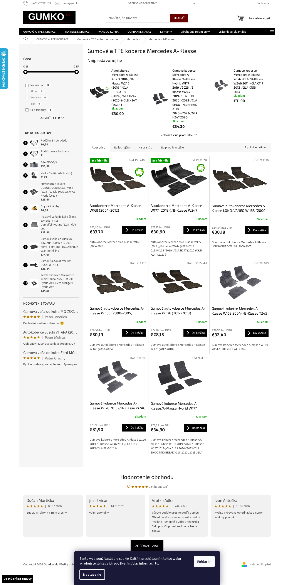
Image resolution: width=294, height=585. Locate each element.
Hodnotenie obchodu (147, 476)
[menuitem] (39, 31)
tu (156, 563)
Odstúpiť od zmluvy (17, 579)
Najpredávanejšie (172, 147)
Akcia (36, 91)
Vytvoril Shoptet (260, 564)
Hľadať (179, 18)
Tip (35, 104)
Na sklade (39, 85)
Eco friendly (40, 110)
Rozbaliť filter (49, 118)
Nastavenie (92, 574)
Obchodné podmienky (142, 3)
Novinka (38, 97)
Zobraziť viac (147, 546)
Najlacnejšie (122, 147)
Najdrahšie (145, 147)
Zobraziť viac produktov (177, 135)
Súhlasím (204, 561)
